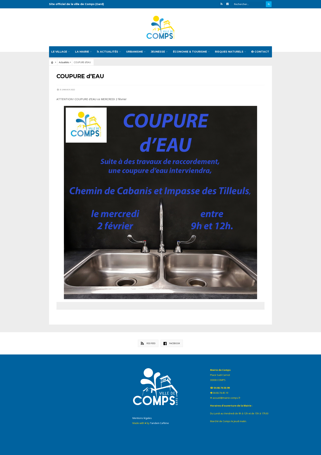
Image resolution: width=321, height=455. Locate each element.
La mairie (82, 51)
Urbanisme (134, 51)
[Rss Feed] (221, 4)
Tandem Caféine (159, 423)
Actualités (109, 51)
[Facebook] (227, 4)
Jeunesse (158, 51)
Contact (261, 51)
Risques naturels (229, 51)
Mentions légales (142, 418)
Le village (59, 51)
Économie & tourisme (190, 51)
